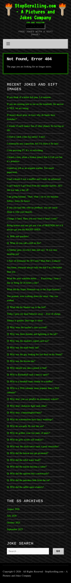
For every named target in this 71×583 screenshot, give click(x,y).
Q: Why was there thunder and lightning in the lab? (32, 334)
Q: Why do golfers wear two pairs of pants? (28, 432)
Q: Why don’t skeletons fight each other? (27, 405)
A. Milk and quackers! (18, 236)
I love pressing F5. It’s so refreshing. (25, 150)
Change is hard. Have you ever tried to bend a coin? (32, 218)
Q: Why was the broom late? (21, 361)
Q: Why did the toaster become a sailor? (27, 466)
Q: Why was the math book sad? (23, 347)
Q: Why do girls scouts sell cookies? (25, 439)
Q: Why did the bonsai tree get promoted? (27, 453)
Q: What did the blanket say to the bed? (26, 307)
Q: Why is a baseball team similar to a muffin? (30, 381)
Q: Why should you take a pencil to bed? (27, 367)
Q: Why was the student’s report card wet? (28, 340)
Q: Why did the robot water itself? (24, 460)
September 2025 (15, 529)
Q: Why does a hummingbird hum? (24, 412)
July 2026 (12, 515)
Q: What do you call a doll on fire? (24, 243)
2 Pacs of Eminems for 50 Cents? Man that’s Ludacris (33, 260)
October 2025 (13, 522)
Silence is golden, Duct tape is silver (25, 320)
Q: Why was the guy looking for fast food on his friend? (34, 354)
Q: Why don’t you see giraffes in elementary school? (32, 399)
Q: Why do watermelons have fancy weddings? (30, 419)
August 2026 (13, 509)
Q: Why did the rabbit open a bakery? (25, 487)
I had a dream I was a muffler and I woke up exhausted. (34, 179)
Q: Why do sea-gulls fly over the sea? (25, 426)
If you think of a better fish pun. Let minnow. (29, 97)
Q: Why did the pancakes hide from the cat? (28, 480)
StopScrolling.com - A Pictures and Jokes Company (35, 11)
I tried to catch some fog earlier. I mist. (26, 136)
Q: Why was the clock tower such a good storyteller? (33, 446)
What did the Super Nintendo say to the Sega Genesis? (34, 289)
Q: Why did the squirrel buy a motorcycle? (28, 473)
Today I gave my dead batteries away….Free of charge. (34, 313)
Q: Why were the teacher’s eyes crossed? (27, 327)
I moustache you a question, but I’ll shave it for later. (33, 143)
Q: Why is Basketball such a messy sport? (28, 374)
